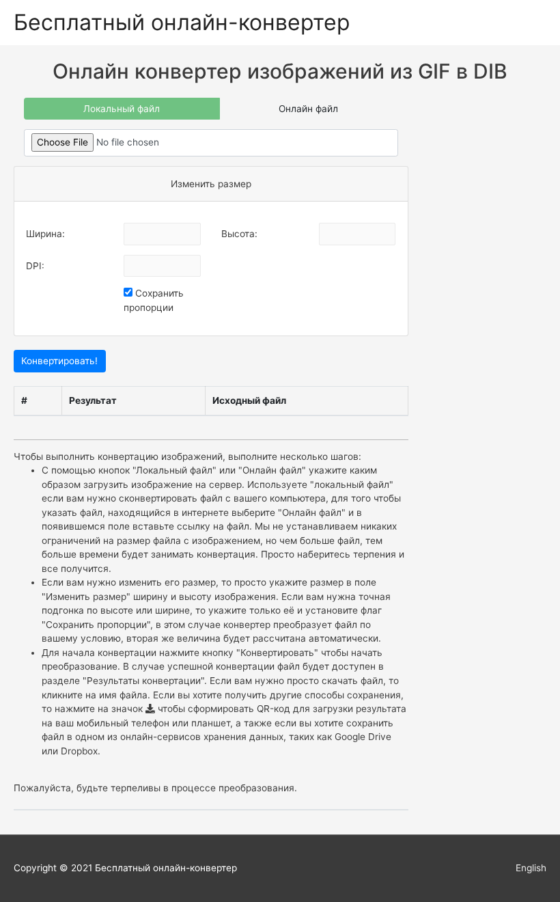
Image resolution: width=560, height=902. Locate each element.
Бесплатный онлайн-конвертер (182, 22)
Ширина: (45, 233)
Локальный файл (121, 108)
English (531, 867)
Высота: (239, 233)
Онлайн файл (308, 108)
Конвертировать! (59, 360)
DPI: (35, 265)
